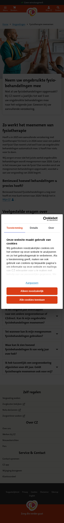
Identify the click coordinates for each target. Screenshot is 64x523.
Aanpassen (32, 283)
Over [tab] (51, 228)
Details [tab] (34, 228)
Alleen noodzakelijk (32, 291)
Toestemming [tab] (15, 228)
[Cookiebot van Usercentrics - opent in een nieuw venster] (44, 219)
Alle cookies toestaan (32, 299)
